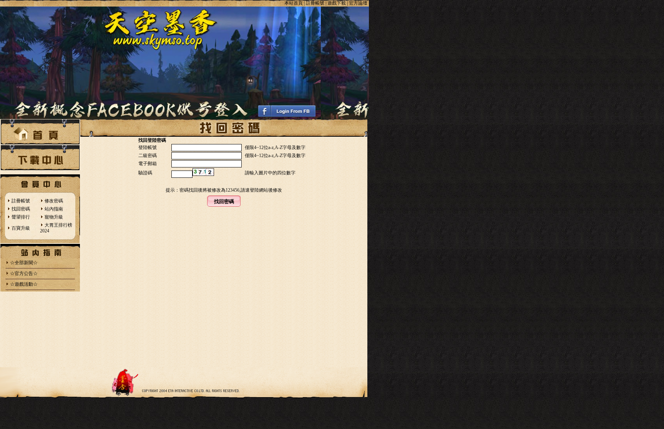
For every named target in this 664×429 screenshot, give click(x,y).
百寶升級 (21, 228)
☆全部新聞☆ (24, 262)
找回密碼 (21, 209)
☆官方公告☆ (24, 273)
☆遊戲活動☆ (24, 284)
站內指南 (54, 209)
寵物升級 (54, 217)
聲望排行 (21, 217)
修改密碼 (54, 201)
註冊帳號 (21, 201)
